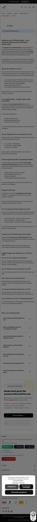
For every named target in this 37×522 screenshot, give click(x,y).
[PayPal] (9, 502)
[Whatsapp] (9, 512)
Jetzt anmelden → (18, 415)
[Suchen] (26, 7)
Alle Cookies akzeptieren (19, 492)
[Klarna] (4, 502)
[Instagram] (6, 512)
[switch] (33, 519)
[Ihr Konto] (29, 7)
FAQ (29, 446)
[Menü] (22, 7)
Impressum (22, 482)
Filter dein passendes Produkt (10, 26)
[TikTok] (11, 512)
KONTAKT (19, 446)
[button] (18, 319)
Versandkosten (21, 516)
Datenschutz (15, 482)
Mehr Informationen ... (18, 480)
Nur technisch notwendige (26, 486)
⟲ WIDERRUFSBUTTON (8, 458)
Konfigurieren (12, 486)
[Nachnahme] (21, 502)
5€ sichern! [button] (25, 1)
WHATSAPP (8, 446)
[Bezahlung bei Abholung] (26, 502)
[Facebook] (3, 512)
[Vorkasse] (15, 502)
